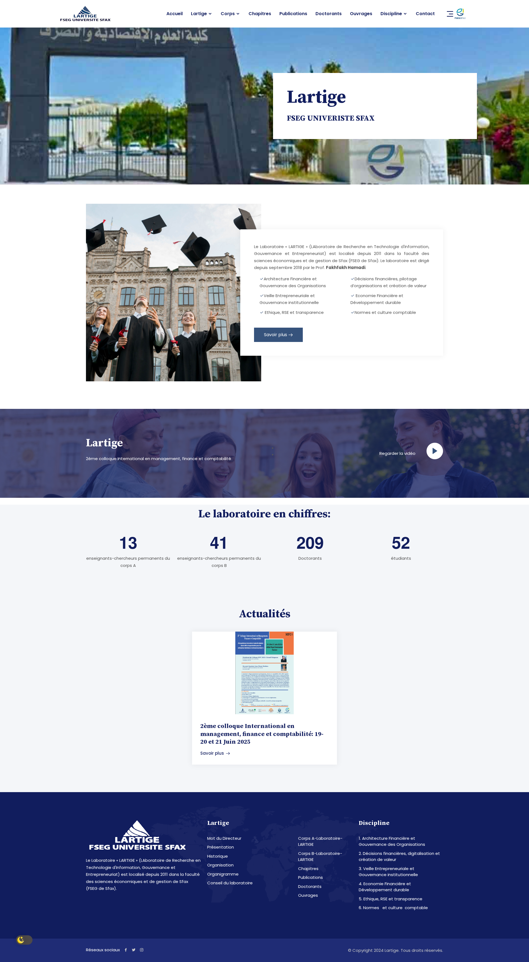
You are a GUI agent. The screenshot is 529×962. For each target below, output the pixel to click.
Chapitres (260, 14)
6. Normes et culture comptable (393, 908)
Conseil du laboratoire (230, 883)
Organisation (220, 865)
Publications (293, 14)
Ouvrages (361, 14)
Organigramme (223, 874)
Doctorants (328, 14)
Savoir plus (275, 334)
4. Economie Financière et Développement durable (385, 887)
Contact (425, 14)
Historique (217, 856)
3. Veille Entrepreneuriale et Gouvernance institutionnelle (388, 872)
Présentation (220, 847)
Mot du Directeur (224, 838)
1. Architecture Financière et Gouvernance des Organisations (392, 841)
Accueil (174, 14)
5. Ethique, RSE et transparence (390, 899)
